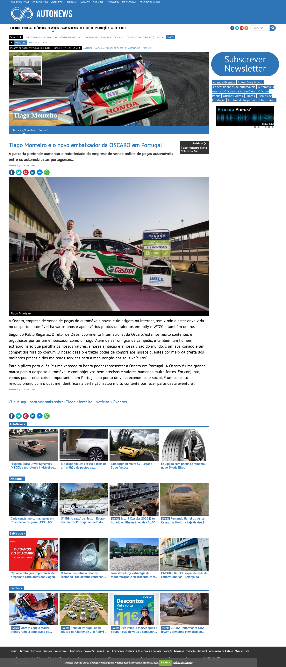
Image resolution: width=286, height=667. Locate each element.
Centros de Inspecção (242, 100)
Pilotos (250, 96)
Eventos (15, 28)
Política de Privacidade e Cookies (143, 651)
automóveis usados (65, 37)
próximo (147, 48)
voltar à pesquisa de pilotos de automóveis (117, 48)
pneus (80, 37)
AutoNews (16, 424)
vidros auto (92, 37)
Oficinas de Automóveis (240, 91)
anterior (87, 48)
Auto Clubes (103, 651)
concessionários (33, 37)
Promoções (102, 28)
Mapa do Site (242, 651)
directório (20, 42)
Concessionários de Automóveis (234, 87)
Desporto (16, 479)
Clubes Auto (267, 100)
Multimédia (86, 28)
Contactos (45, 130)
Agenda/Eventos (224, 82)
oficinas (48, 37)
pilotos (170, 37)
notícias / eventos (38, 42)
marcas (160, 37)
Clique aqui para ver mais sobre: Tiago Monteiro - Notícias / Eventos (68, 402)
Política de (182, 662)
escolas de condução (112, 37)
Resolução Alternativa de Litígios (215, 651)
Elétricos (36, 651)
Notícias (24, 651)
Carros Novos (69, 28)
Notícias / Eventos (24, 130)
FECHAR (165, 662)
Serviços (47, 651)
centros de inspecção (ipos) (140, 37)
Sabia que (16, 533)
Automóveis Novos (250, 82)
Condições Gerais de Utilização (179, 651)
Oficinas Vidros (233, 96)
